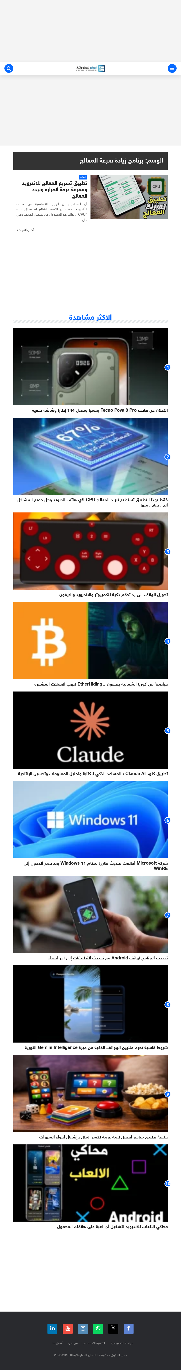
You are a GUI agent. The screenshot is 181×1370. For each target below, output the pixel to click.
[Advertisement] (90, 31)
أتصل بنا (57, 1343)
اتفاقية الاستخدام (94, 1343)
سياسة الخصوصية (122, 1343)
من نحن (73, 1343)
